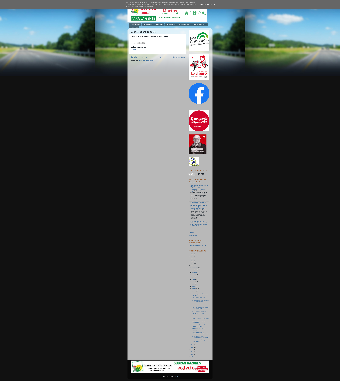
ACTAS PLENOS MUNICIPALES (197, 246)
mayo (193, 281)
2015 (192, 263)
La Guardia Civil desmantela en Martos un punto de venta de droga (198, 189)
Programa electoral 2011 (200, 24)
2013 (192, 345)
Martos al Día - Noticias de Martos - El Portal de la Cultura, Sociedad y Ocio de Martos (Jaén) (198, 205)
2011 (192, 349)
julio (193, 277)
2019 (192, 258)
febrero (194, 288)
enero (194, 291)
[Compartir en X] (141, 43)
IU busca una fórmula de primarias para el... (198, 325)
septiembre (195, 272)
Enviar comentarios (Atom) (146, 60)
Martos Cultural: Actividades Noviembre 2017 (197, 209)
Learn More (204, 4)
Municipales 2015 (184, 24)
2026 (192, 254)
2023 (192, 256)
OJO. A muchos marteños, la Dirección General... (200, 312)
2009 (192, 354)
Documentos (134, 27)
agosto (194, 274)
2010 (192, 352)
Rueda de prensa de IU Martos (200, 318)
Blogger (176, 376)
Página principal (135, 24)
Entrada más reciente (139, 57)
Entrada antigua (178, 57)
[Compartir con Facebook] (143, 43)
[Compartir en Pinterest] (144, 43)
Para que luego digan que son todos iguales (200, 340)
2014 (192, 265)
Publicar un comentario (139, 50)
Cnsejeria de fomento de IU (199, 297)
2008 (192, 356)
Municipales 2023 (148, 24)
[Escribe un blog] (139, 43)
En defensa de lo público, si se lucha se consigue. (200, 300)
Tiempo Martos (193, 235)
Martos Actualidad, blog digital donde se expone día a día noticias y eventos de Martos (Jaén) (198, 223)
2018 (192, 261)
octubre (194, 270)
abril (193, 284)
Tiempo (192, 232)
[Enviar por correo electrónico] (137, 43)
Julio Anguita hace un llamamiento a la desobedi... (200, 333)
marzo (194, 286)
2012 (192, 347)
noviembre (195, 267)
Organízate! (159, 24)
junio (193, 279)
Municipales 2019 (171, 24)
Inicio (160, 57)
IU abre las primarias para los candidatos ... (200, 321)
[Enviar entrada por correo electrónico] (134, 43)
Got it (212, 4)
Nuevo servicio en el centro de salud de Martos (200, 307)
